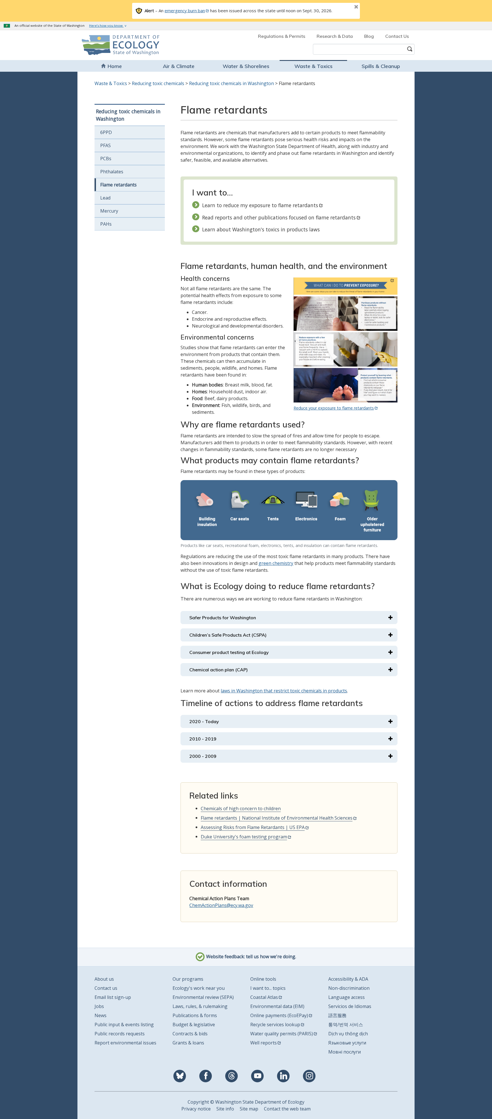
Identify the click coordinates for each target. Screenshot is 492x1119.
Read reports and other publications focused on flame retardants (279, 217)
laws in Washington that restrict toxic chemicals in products (284, 691)
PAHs (106, 224)
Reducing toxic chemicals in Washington (231, 83)
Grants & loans (188, 1043)
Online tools (263, 979)
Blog (369, 36)
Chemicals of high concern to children (241, 808)
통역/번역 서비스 (345, 1024)
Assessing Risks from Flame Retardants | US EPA (253, 827)
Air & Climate (178, 66)
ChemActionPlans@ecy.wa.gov (221, 905)
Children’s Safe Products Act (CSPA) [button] (227, 635)
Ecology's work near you (199, 988)
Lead (105, 198)
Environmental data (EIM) (277, 1006)
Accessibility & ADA (348, 979)
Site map (249, 1109)
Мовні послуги (344, 1052)
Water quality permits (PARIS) (281, 1033)
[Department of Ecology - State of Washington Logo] (114, 45)
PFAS (105, 145)
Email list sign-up (113, 997)
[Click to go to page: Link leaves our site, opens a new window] (345, 340)
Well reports (263, 1043)
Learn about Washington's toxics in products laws (261, 229)
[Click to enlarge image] (289, 510)
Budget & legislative (194, 1024)
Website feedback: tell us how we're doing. (250, 956)
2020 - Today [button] (204, 721)
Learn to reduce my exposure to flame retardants (260, 205)
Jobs (99, 1006)
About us (104, 979)
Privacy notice (196, 1109)
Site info (225, 1109)
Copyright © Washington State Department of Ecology (246, 1102)
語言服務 (337, 1015)
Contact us (106, 988)
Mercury (109, 211)
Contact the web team (287, 1109)
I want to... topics (268, 988)
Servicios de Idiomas (349, 1006)
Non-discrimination (349, 988)
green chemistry (276, 563)
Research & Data (335, 36)
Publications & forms (195, 1015)
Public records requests (120, 1033)
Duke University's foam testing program (244, 837)
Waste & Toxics (313, 66)
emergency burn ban (185, 10)
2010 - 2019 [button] (202, 739)
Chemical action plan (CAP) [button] (218, 669)
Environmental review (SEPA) (203, 997)
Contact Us (397, 36)
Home (115, 66)
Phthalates (111, 171)
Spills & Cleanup (381, 66)
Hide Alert (343, 7)
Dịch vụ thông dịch (348, 1033)
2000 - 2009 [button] (202, 756)
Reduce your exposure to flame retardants (334, 408)
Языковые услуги (347, 1043)
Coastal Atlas (264, 997)
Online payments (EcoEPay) (279, 1015)
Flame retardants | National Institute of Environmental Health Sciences (276, 818)
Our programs (188, 979)
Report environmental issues (125, 1043)
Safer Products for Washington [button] (222, 617)
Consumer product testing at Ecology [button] (229, 652)
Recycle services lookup (275, 1024)
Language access (346, 997)
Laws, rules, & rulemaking (200, 1006)
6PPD (106, 132)
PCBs (105, 158)
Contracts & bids (190, 1033)
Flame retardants (118, 185)
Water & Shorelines (246, 66)
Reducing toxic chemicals (158, 83)
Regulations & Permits (281, 36)
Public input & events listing (124, 1024)
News (100, 1015)
